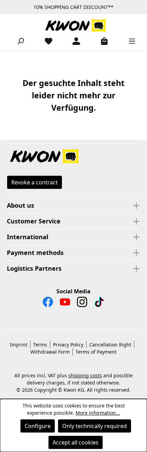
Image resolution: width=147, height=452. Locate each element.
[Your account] (73, 41)
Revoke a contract (34, 182)
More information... (98, 413)
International (27, 237)
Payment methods (35, 252)
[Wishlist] (46, 41)
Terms (40, 344)
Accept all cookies (75, 442)
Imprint (18, 344)
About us (20, 205)
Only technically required (94, 426)
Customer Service (34, 221)
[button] (73, 156)
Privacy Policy (68, 344)
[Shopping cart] (101, 41)
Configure (38, 426)
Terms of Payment (96, 352)
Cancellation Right (110, 344)
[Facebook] (48, 303)
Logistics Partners (34, 268)
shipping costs (85, 375)
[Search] (18, 41)
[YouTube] (65, 303)
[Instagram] (82, 303)
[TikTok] (99, 303)
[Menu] (129, 41)
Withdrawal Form (50, 352)
